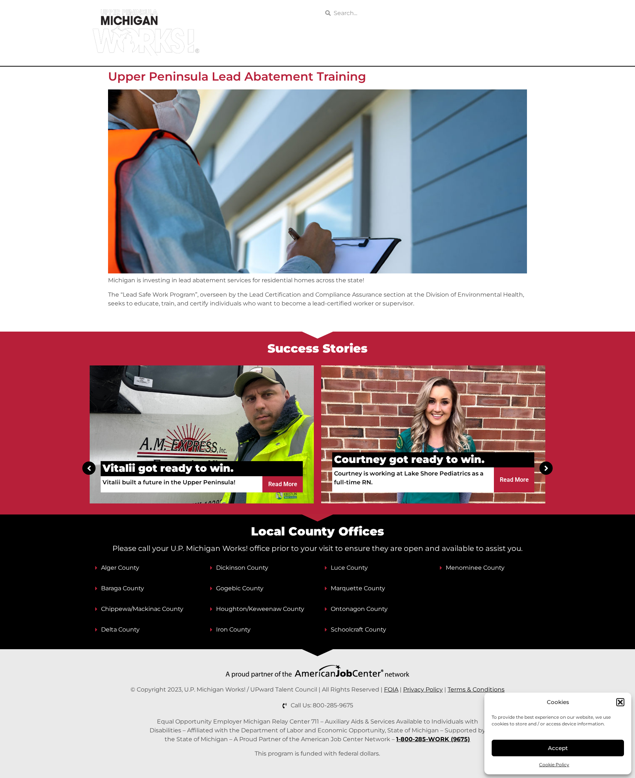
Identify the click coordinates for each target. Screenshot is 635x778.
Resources (393, 49)
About (493, 49)
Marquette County (358, 588)
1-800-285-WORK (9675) (433, 739)
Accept (558, 748)
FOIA (391, 689)
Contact (530, 49)
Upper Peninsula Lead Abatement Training (237, 76)
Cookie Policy (554, 764)
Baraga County (122, 588)
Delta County (120, 629)
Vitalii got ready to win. (168, 468)
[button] (620, 702)
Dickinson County (242, 567)
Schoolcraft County (358, 629)
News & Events (446, 49)
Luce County (349, 567)
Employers (336, 49)
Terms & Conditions (476, 689)
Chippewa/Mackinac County (142, 608)
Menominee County (475, 567)
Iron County (233, 629)
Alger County (120, 567)
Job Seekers (277, 49)
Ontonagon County (359, 608)
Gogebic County (239, 588)
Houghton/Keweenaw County (260, 608)
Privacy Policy (423, 689)
